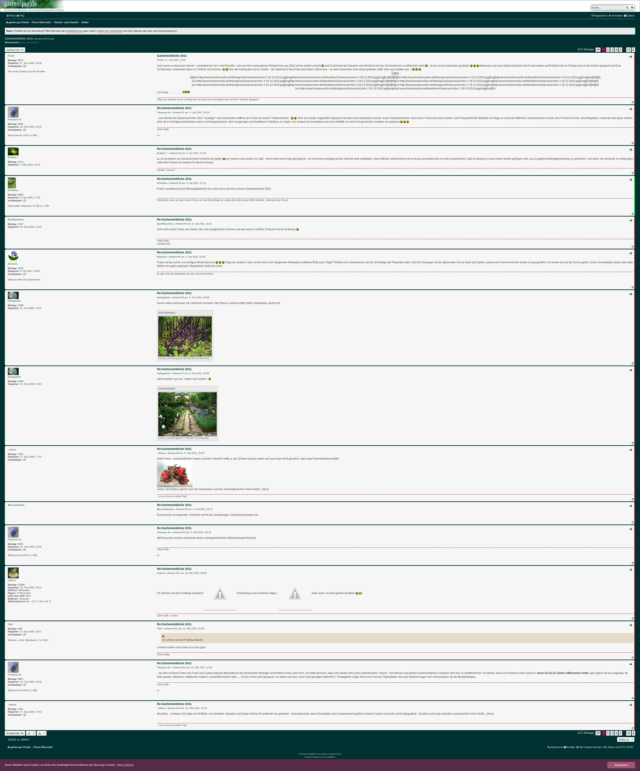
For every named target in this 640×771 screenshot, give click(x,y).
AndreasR (32, 42)
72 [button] (628, 50)
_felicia (12, 449)
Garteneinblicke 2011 (19, 38)
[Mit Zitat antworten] (631, 56)
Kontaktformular (74, 31)
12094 (21, 584)
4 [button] (616, 50)
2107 (20, 224)
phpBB (311, 754)
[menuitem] (20, 16)
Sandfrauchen (16, 219)
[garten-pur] (33, 6)
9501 (20, 124)
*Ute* (10, 624)
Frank (11, 55)
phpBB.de (332, 757)
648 (20, 628)
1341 (20, 454)
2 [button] (608, 50)
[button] (598, 50)
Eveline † (13, 157)
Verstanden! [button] (621, 765)
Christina (13, 190)
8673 (20, 60)
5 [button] (620, 50)
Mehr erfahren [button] (125, 764)
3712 (20, 161)
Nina (23, 42)
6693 (20, 194)
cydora (12, 580)
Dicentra (12, 263)
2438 (20, 305)
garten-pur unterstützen (110, 31)
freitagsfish (14, 300)
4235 (20, 268)
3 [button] (612, 50)
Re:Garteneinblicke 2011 (174, 108)
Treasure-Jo (14, 119)
